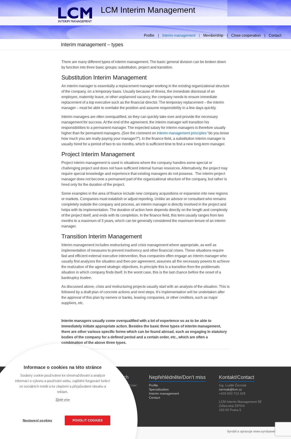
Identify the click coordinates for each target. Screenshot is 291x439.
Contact (275, 34)
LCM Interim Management (148, 10)
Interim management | (181, 34)
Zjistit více (63, 399)
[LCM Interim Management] (52, 6)
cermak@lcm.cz (230, 389)
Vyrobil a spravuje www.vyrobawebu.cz (254, 431)
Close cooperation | (248, 34)
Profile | (151, 34)
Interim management (164, 393)
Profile (153, 385)
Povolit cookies (88, 420)
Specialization (159, 389)
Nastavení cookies (37, 420)
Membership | (215, 34)
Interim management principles (181, 133)
